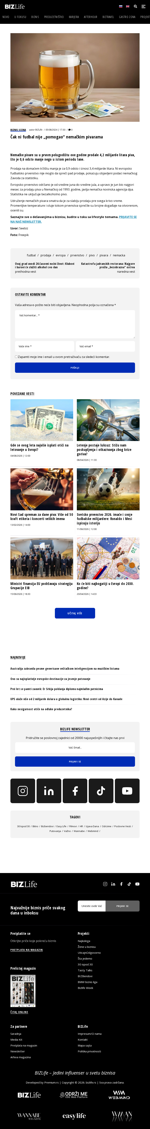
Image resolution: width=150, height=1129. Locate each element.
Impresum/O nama (90, 1033)
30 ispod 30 (23, 826)
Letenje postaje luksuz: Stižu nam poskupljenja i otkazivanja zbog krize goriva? (104, 449)
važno (67, 831)
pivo (92, 255)
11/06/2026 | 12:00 (87, 529)
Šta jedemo (85, 958)
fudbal (31, 255)
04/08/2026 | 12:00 (20, 455)
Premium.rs (51, 1082)
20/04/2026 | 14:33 (87, 594)
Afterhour (91, 17)
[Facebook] (75, 791)
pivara (104, 255)
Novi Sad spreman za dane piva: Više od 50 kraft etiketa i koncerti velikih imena (41, 516)
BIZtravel (108, 17)
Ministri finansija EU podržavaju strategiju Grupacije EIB (41, 585)
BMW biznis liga (87, 982)
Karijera (74, 17)
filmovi (73, 826)
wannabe (79, 831)
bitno (35, 826)
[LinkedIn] (49, 791)
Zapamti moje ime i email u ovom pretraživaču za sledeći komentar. (64, 357)
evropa (60, 255)
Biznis (35, 17)
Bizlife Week (85, 988)
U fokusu (20, 17)
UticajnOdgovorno (89, 952)
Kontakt (83, 1039)
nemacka (119, 255)
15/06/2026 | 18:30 (20, 594)
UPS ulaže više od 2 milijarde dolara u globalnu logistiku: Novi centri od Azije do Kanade (66, 699)
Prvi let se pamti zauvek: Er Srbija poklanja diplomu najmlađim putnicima (56, 689)
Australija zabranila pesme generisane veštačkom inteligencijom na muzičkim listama (64, 669)
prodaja (45, 255)
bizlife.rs (91, 1082)
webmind (93, 831)
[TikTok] (101, 791)
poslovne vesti (122, 826)
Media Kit (16, 1039)
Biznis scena (18, 129)
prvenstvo (77, 255)
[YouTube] (127, 791)
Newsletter (17, 1051)
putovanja (55, 831)
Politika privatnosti (89, 1051)
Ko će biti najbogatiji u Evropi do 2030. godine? (105, 585)
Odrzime (106, 826)
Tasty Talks (85, 970)
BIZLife (38, 129)
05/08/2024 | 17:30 (55, 129)
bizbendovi (47, 826)
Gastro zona (127, 17)
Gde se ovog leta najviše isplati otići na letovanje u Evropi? (39, 447)
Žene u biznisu (87, 947)
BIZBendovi (85, 976)
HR (81, 826)
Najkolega (84, 941)
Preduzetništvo (54, 17)
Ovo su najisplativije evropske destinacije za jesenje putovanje (50, 679)
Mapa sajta (85, 1045)
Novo (6, 17)
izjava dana (92, 826)
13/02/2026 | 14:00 (20, 524)
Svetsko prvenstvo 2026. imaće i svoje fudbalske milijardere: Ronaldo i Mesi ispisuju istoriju (104, 519)
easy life (61, 826)
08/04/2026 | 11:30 (87, 460)
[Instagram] (22, 791)
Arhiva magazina (20, 1057)
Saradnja (15, 1033)
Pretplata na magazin (23, 1045)
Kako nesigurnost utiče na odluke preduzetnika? (41, 709)
